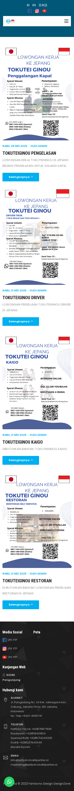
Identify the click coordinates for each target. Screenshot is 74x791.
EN (34, 5)
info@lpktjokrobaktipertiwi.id (30, 760)
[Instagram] (37, 11)
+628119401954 (36, 733)
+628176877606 (41, 729)
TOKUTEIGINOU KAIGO (22, 442)
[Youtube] (44, 11)
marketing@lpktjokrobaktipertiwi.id (34, 765)
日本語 (43, 5)
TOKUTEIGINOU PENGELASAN (29, 153)
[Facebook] (29, 11)
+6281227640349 (30, 742)
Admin (42, 146)
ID (28, 5)
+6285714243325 (41, 738)
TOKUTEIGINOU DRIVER (23, 297)
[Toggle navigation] (66, 21)
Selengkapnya (19, 177)
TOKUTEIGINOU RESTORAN (27, 580)
